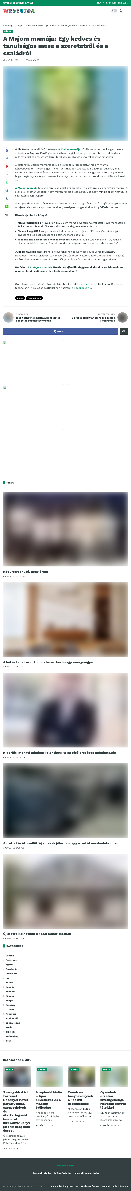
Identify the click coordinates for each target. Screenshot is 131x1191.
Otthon (10, 1009)
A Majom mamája (41, 267)
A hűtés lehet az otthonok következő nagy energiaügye (48, 662)
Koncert (10, 991)
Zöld (8, 1040)
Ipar (8, 978)
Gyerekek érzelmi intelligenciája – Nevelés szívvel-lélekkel (114, 1099)
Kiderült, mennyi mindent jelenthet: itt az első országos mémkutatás (59, 753)
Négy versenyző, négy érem (25, 572)
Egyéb (9, 964)
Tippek (10, 1031)
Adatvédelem (120, 1186)
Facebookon (81, 287)
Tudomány (12, 1036)
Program (11, 1014)
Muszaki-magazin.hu (86, 1173)
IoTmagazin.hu (62, 1173)
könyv (20, 298)
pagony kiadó (34, 298)
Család (10, 955)
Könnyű (10, 996)
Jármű (9, 982)
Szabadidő (12, 1018)
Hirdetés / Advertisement (95, 1186)
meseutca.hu (89, 284)
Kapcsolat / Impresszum (64, 1186)
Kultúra (10, 1005)
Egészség (11, 960)
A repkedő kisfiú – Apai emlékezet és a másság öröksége (49, 1099)
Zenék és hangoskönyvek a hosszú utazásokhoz (80, 1098)
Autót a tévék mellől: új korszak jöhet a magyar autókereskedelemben (61, 843)
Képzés (10, 987)
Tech (9, 1027)
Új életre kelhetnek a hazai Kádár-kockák (37, 934)
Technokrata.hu (41, 1173)
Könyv (19, 25)
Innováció (11, 973)
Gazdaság (11, 969)
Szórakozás (13, 1023)
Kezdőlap (7, 25)
